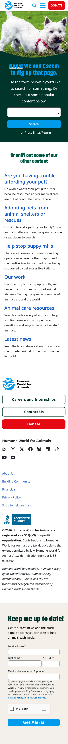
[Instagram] (13, 449)
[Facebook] (30, 449)
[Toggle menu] (43, 5)
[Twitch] (4, 449)
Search (34, 124)
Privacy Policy (11, 497)
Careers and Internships (34, 399)
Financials (9, 489)
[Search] (36, 6)
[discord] (13, 457)
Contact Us (34, 411)
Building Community (16, 481)
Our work (15, 277)
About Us (8, 473)
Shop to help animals (16, 505)
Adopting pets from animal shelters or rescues (26, 214)
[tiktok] (56, 449)
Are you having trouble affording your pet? (30, 178)
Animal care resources (29, 308)
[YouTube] (4, 457)
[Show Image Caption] (65, 43)
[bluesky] (39, 449)
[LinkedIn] (48, 449)
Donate (57, 5)
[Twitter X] (22, 449)
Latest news (17, 339)
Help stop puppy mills (28, 246)
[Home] (16, 384)
